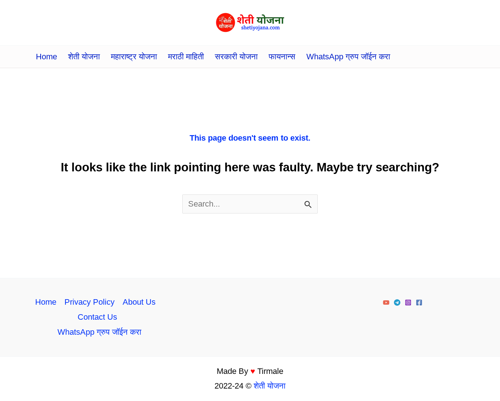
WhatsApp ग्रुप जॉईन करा (348, 56)
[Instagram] (408, 302)
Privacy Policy (89, 302)
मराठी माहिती (186, 56)
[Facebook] (419, 302)
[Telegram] (397, 302)
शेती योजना (84, 56)
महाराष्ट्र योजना (134, 56)
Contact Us (97, 317)
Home (46, 56)
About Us (139, 302)
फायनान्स (282, 56)
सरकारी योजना (236, 56)
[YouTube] (386, 302)
